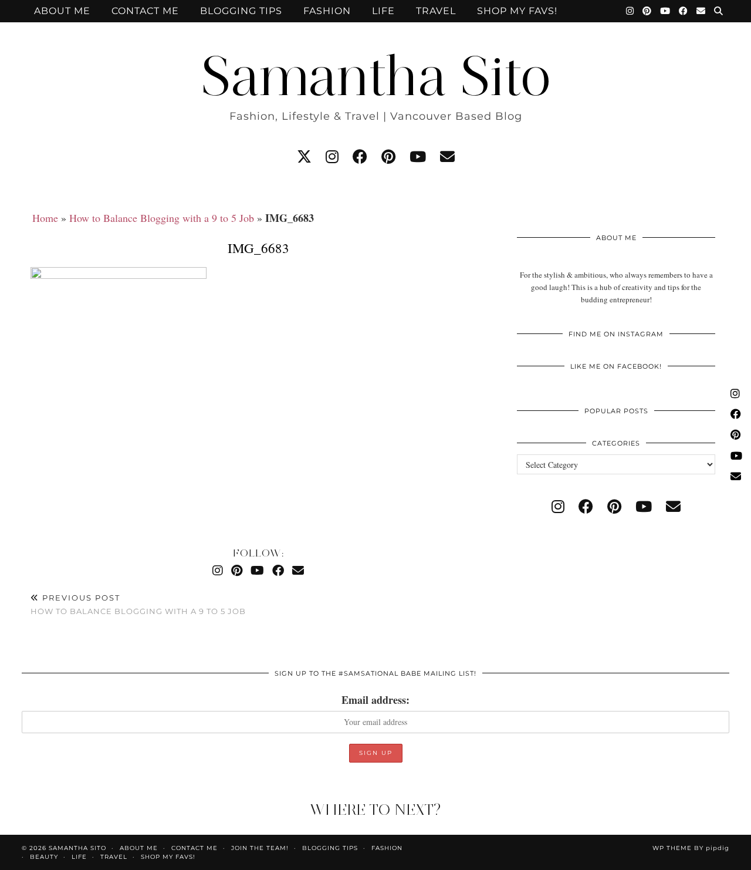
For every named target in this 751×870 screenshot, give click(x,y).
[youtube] (418, 156)
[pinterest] (388, 156)
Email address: (375, 699)
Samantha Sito (375, 76)
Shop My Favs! (517, 10)
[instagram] (332, 156)
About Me (62, 10)
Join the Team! (260, 848)
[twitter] (304, 156)
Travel (436, 10)
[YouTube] (665, 11)
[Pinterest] (647, 11)
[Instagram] (630, 11)
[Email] (701, 11)
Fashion (327, 10)
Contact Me (145, 10)
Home (45, 218)
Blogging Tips (241, 10)
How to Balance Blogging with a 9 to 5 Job (161, 218)
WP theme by (690, 848)
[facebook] (360, 156)
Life (383, 10)
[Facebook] (683, 11)
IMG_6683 (258, 248)
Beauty (44, 857)
